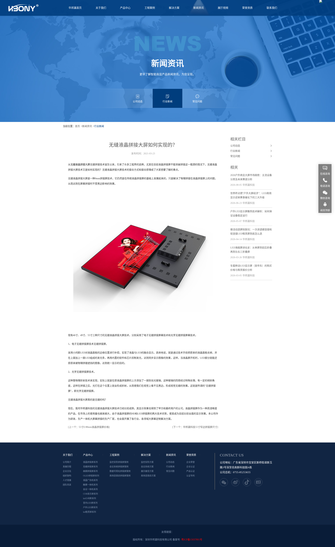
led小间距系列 (89, 498)
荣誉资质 (247, 7)
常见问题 (197, 101)
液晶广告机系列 (90, 480)
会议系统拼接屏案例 (119, 466)
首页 (77, 126)
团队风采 (67, 485)
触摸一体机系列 (90, 485)
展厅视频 (223, 7)
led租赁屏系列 (89, 512)
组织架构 (67, 476)
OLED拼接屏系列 (91, 476)
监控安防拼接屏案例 (119, 462)
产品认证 (190, 471)
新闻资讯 (198, 7)
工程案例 (149, 7)
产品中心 (125, 7)
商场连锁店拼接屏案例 (120, 476)
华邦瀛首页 (75, 7)
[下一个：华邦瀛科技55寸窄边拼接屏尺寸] (195, 427)
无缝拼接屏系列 (90, 466)
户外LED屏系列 (90, 507)
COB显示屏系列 (90, 494)
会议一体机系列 (90, 489)
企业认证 (190, 466)
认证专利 (190, 476)
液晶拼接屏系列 (90, 462)
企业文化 (67, 471)
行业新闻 (167, 101)
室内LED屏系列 (90, 503)
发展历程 (67, 466)
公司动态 (138, 101)
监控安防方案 (147, 462)
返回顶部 (325, 210)
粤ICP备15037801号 (191, 539)
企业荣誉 (190, 462)
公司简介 (67, 462)
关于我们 (101, 7)
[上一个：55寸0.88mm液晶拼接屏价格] (89, 427)
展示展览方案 (147, 471)
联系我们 (272, 7)
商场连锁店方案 (148, 476)
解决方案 (174, 7)
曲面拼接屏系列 (90, 471)
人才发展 (67, 480)
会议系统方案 (147, 466)
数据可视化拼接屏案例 (120, 471)
